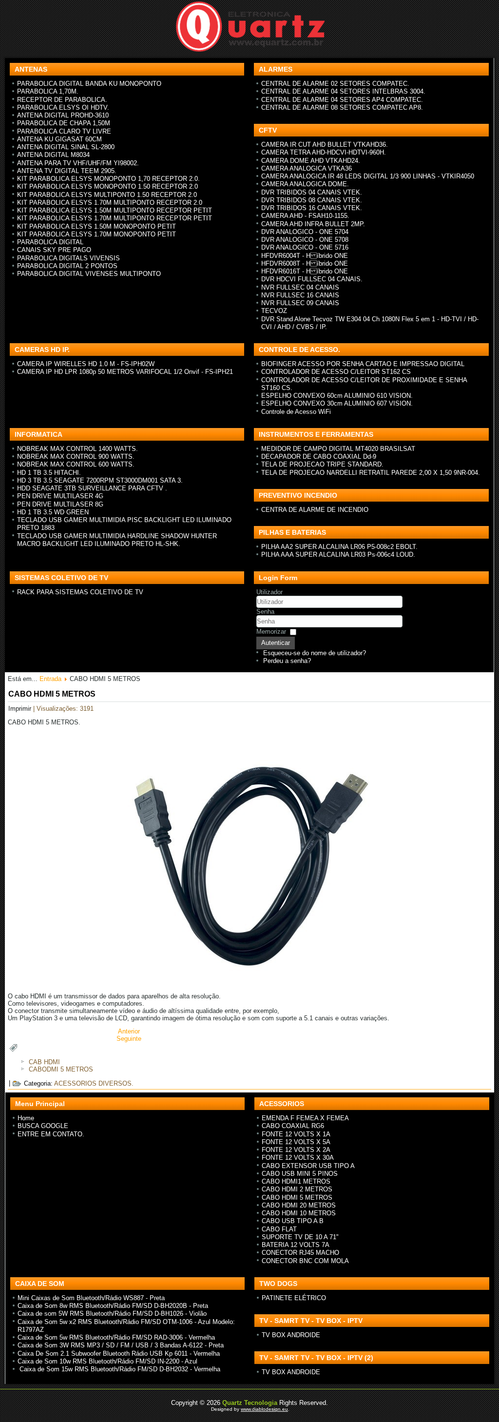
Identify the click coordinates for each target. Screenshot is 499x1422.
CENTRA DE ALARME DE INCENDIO (314, 509)
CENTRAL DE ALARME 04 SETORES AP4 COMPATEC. (342, 99)
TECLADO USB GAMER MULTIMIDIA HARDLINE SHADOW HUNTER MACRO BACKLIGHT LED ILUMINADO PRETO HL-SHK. (117, 539)
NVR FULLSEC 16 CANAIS (300, 295)
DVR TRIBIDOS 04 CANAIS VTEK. (311, 192)
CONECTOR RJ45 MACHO (300, 1252)
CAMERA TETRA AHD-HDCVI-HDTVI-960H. (323, 152)
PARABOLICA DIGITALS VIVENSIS (68, 258)
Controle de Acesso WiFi (296, 411)
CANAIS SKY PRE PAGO (54, 249)
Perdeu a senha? (287, 660)
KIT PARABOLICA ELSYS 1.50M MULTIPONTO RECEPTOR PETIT (114, 210)
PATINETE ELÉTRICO (294, 1298)
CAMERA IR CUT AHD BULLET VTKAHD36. (324, 144)
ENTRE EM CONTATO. (51, 1134)
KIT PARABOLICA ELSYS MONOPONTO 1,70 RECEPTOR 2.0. (108, 178)
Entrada (50, 678)
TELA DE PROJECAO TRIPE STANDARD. (322, 464)
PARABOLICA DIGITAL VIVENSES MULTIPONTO (89, 273)
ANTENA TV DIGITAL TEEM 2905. (66, 171)
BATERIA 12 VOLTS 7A (295, 1244)
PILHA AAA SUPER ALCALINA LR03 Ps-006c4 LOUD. (338, 554)
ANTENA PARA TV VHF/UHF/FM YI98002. (78, 163)
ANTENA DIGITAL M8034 (53, 154)
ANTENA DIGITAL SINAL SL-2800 (66, 147)
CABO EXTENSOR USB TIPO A (308, 1165)
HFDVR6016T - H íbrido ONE (304, 271)
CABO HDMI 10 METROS (299, 1213)
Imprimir (20, 708)
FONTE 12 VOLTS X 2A (296, 1149)
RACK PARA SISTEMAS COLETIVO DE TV (80, 592)
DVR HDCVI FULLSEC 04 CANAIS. (312, 279)
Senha (265, 611)
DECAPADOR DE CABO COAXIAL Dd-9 (318, 456)
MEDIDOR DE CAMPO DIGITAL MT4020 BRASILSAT (338, 448)
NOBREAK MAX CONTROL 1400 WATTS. (77, 448)
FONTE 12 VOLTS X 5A (296, 1142)
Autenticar (275, 642)
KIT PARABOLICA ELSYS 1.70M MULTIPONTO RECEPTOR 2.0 (109, 202)
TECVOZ (274, 310)
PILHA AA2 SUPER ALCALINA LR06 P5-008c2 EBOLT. (339, 546)
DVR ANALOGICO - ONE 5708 (304, 239)
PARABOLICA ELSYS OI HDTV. (63, 107)
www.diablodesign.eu (264, 1409)
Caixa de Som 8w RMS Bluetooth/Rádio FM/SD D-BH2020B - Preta (113, 1305)
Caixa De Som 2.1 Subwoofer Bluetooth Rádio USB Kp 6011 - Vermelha (119, 1353)
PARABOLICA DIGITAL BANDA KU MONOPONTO (89, 83)
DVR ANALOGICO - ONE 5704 (304, 231)
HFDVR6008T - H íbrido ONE (304, 263)
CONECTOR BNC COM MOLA (305, 1261)
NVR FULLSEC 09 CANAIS (300, 303)
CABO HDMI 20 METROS (299, 1205)
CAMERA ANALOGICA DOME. (305, 184)
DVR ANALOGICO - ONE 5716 (304, 247)
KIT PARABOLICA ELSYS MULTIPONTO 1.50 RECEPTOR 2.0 (107, 194)
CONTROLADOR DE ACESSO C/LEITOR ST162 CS (336, 371)
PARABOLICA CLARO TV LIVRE (64, 131)
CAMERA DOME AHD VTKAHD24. (310, 160)
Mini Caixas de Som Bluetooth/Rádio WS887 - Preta (91, 1298)
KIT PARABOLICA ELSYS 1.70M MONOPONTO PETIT (96, 234)
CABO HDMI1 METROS (296, 1181)
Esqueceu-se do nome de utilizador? (314, 653)
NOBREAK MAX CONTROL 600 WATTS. (75, 464)
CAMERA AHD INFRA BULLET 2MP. (313, 224)
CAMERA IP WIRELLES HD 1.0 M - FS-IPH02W (85, 364)
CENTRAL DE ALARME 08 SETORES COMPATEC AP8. (342, 107)
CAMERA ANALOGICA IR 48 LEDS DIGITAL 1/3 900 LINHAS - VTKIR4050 (367, 176)
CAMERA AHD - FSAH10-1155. (305, 215)
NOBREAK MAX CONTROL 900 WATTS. (75, 456)
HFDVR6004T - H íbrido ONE (304, 255)
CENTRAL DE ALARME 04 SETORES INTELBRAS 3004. (343, 91)
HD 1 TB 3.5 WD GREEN (53, 512)
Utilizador (269, 592)
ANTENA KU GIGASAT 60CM (59, 139)
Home (26, 1118)
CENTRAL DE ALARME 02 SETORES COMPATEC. (335, 83)
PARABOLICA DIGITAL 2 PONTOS (67, 266)
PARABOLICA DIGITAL (50, 242)
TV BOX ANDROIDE (291, 1335)
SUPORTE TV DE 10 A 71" (300, 1237)
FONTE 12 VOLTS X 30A (298, 1157)
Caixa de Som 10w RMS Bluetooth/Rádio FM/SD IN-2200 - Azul (107, 1361)
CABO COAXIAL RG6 (293, 1126)
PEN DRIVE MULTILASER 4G (60, 496)
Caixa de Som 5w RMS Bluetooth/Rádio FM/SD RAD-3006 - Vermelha (116, 1337)
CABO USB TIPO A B (293, 1221)
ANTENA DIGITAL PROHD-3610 (63, 115)
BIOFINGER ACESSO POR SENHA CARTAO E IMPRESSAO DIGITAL (362, 364)
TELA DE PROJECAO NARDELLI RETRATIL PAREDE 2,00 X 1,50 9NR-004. (370, 472)
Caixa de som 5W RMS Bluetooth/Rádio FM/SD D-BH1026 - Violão (112, 1313)
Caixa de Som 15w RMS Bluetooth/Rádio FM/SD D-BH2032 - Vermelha (119, 1369)
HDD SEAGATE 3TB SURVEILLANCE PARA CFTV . (92, 488)
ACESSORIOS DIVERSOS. (94, 1083)
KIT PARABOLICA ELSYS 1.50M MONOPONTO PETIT (96, 226)
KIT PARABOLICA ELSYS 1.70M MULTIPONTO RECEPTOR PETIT (114, 218)
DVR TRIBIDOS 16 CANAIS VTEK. (311, 208)
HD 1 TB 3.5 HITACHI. (49, 472)
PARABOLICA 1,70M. (47, 91)
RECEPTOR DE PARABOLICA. (62, 99)
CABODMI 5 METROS (61, 1069)
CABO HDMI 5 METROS (52, 694)
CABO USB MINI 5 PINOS (300, 1173)
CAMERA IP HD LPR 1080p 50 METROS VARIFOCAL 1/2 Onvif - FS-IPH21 (125, 371)
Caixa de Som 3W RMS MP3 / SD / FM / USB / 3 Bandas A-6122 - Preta (121, 1345)
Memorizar (271, 631)
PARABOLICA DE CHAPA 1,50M (63, 123)
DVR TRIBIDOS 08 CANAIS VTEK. (311, 200)
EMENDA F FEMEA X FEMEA (305, 1118)
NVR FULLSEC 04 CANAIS (300, 287)
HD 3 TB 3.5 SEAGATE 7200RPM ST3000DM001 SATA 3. (100, 480)
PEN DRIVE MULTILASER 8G (60, 504)
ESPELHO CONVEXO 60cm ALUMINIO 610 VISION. (337, 395)
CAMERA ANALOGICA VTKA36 (306, 168)
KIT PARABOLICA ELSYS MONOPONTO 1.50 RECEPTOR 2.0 (107, 186)
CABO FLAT (279, 1229)
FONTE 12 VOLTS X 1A (296, 1134)
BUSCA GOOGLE (43, 1126)
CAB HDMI (44, 1062)
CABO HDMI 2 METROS (297, 1189)
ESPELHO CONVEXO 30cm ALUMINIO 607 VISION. (337, 403)
